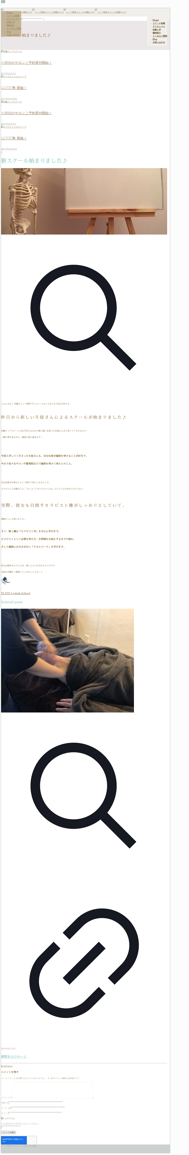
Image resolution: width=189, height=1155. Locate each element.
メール (5, 1108)
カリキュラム (13, 19)
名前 (4, 1103)
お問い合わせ (13, 35)
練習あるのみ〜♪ (14, 1056)
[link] (44, 19)
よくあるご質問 (14, 29)
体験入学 (11, 22)
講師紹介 (11, 25)
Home (10, 13)
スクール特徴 (13, 16)
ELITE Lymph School (15, 593)
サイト (4, 1113)
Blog (9, 32)
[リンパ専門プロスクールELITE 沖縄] (63, 12)
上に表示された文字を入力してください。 (21, 1124)
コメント (6, 1097)
